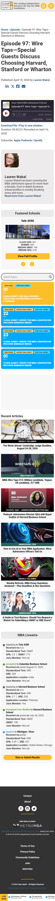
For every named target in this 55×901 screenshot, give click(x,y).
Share (49, 119)
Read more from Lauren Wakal (23, 195)
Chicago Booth (34, 896)
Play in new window (30, 125)
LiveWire (3, 897)
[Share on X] (13, 86)
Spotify (38, 140)
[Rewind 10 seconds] (13, 114)
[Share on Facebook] (18, 86)
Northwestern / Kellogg (16, 896)
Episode (15, 29)
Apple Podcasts (23, 140)
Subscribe (38, 119)
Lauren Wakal (41, 80)
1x (19, 115)
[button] (23, 264)
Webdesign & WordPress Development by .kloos (27, 888)
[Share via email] (23, 86)
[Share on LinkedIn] (7, 86)
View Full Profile (27, 256)
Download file (9, 125)
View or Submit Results (27, 757)
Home (4, 29)
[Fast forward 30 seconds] (24, 114)
